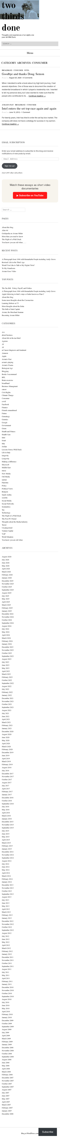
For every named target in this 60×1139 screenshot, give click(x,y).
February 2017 (7, 791)
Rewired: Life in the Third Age (13, 262)
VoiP (4, 534)
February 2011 (7, 981)
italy (3, 443)
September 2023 (8, 656)
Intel (26, 70)
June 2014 (5, 867)
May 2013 (5, 906)
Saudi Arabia (6, 494)
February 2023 (7, 677)
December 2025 (7, 581)
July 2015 (5, 830)
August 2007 (6, 1089)
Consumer (18, 70)
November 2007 (8, 1080)
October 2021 (7, 704)
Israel (4, 440)
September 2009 (8, 1026)
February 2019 (7, 764)
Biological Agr (7, 368)
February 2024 (7, 641)
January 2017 (7, 794)
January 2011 (7, 984)
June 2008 (5, 1062)
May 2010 (5, 1008)
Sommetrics (6, 506)
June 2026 (5, 562)
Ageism (5, 341)
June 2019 (5, 755)
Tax (3, 510)
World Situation (7, 537)
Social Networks (8, 503)
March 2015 (6, 842)
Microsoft (5, 464)
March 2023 (6, 674)
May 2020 (5, 740)
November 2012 (8, 924)
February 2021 (7, 725)
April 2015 (6, 839)
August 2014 (6, 861)
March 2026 (6, 571)
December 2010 (7, 987)
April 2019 (6, 758)
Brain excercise (7, 380)
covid (4, 401)
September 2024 (8, 623)
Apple (4, 356)
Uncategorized (7, 527)
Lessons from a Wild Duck (12, 449)
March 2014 (6, 876)
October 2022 (7, 680)
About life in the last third (11, 338)
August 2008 (6, 1059)
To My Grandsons (8, 268)
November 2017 (8, 776)
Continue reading (37, 95)
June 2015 (5, 833)
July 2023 (5, 662)
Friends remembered (9, 410)
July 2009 (5, 1032)
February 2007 (7, 1107)
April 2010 (6, 1011)
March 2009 (6, 1038)
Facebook (5, 404)
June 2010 (5, 1005)
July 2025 (5, 596)
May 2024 (5, 632)
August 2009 (6, 1029)
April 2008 (6, 1068)
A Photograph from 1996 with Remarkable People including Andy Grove (29, 259)
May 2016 (5, 809)
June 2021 (5, 716)
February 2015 (7, 846)
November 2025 (8, 583)
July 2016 (5, 806)
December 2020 (7, 731)
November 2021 (8, 701)
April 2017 (6, 788)
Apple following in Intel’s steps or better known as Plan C (23, 294)
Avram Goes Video (9, 271)
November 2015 (8, 824)
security (5, 497)
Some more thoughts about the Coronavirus (18, 300)
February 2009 (7, 1041)
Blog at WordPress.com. (30, 1133)
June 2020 (5, 737)
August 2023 (6, 659)
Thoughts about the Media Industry (15, 522)
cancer (4, 389)
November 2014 (8, 854)
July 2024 (5, 629)
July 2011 (5, 972)
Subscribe (47, 1132)
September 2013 (8, 894)
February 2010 (7, 1014)
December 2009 (7, 1020)
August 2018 (6, 767)
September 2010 (8, 996)
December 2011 (7, 957)
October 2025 (7, 586)
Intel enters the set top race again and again (29, 108)
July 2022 (5, 689)
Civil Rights (6, 392)
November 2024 (8, 617)
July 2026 (5, 559)
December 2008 (7, 1047)
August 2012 (6, 933)
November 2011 (8, 960)
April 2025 (6, 602)
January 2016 (7, 818)
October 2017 (7, 779)
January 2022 (7, 695)
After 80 (5, 230)
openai (4, 479)
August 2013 (6, 897)
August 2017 (6, 782)
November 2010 (8, 990)
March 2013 (6, 912)
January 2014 (7, 882)
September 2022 (8, 683)
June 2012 (5, 939)
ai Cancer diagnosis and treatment (14, 350)
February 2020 (7, 749)
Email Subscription (13, 142)
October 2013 (7, 891)
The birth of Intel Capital (11, 309)
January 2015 (7, 849)
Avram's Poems (7, 365)
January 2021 (7, 728)
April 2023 (6, 671)
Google (4, 422)
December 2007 (7, 1077)
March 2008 (6, 1071)
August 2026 (6, 556)
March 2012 (6, 948)
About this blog (7, 227)
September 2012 (8, 930)
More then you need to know (12, 236)
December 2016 (7, 797)
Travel (4, 525)
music (4, 470)
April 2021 (6, 719)
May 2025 (5, 598)
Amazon (5, 353)
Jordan (4, 446)
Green (4, 428)
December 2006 (7, 1114)
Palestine (5, 482)
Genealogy (6, 416)
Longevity (5, 458)
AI (3, 344)
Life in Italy (6, 452)
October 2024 (7, 620)
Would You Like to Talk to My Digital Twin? (18, 265)
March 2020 (6, 746)
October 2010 (7, 993)
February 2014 (7, 879)
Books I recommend (9, 374)
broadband (7, 70)
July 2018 (5, 770)
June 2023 (5, 665)
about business (7, 335)
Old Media (6, 476)
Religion (5, 491)
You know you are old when (12, 540)
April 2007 (6, 1102)
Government (6, 425)
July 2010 (5, 1002)
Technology (6, 512)
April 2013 (6, 909)
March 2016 (6, 815)
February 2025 (7, 608)
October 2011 (7, 963)
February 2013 (7, 915)
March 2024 (6, 638)
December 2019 (7, 752)
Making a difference (9, 461)
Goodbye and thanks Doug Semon (23, 74)
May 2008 (5, 1065)
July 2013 (5, 900)
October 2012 (7, 927)
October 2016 (7, 800)
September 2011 (8, 966)
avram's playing (7, 362)
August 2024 (6, 626)
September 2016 (8, 803)
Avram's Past (8, 105)
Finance (5, 407)
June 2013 (5, 903)
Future (4, 413)
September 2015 (8, 827)
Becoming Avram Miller (11, 315)
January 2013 (7, 918)
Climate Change (7, 395)
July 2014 (5, 864)
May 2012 (5, 942)
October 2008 (7, 1053)
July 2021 (5, 713)
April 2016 (6, 812)
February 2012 (7, 951)
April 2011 (6, 978)
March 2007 (6, 1104)
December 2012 (7, 921)
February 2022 (7, 692)
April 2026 (6, 568)
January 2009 (7, 1044)
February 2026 (7, 574)
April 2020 (6, 743)
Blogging (5, 371)
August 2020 (6, 734)
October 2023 (7, 653)
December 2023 (7, 647)
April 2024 (6, 635)
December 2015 (7, 821)
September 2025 (8, 590)
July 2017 (5, 785)
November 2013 (8, 888)
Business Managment (10, 386)
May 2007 (5, 1098)
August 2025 (6, 593)
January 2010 (7, 1017)
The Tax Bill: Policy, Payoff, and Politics (17, 288)
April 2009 (6, 1035)
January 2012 (7, 954)
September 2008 (8, 1056)
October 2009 (7, 1023)
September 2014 (8, 858)
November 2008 (8, 1050)
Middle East (6, 467)
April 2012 (6, 945)
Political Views (7, 488)
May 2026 (5, 565)
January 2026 (7, 577)
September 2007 (8, 1086)
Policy (4, 485)
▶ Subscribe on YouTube (30, 195)
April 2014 (6, 873)
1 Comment (25, 112)
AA (3, 332)
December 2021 (7, 698)
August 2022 (6, 686)
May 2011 (5, 975)
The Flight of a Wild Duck (11, 239)
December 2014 (7, 851)
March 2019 (6, 761)
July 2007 (5, 1092)
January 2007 (7, 1110)
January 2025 (7, 611)
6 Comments (27, 77)
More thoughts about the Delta (13, 306)
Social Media (6, 500)
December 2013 (7, 885)
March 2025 (6, 605)
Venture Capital (7, 530)
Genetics (5, 419)
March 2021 (6, 722)
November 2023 (8, 650)
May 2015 (5, 836)
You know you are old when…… (14, 242)
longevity (5, 455)
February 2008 (7, 1074)
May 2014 (5, 870)
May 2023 (5, 668)
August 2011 (6, 969)
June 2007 (5, 1095)
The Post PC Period (9, 518)
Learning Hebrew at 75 (10, 303)
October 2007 (7, 1083)
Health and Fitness (8, 431)
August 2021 (6, 710)
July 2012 (5, 936)
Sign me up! (10, 165)
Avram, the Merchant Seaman (12, 312)
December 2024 (7, 614)
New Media (6, 473)
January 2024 (7, 644)
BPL (3, 377)
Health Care (6, 434)
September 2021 (8, 707)
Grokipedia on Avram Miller (12, 233)
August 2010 (6, 999)
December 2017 (7, 773)
